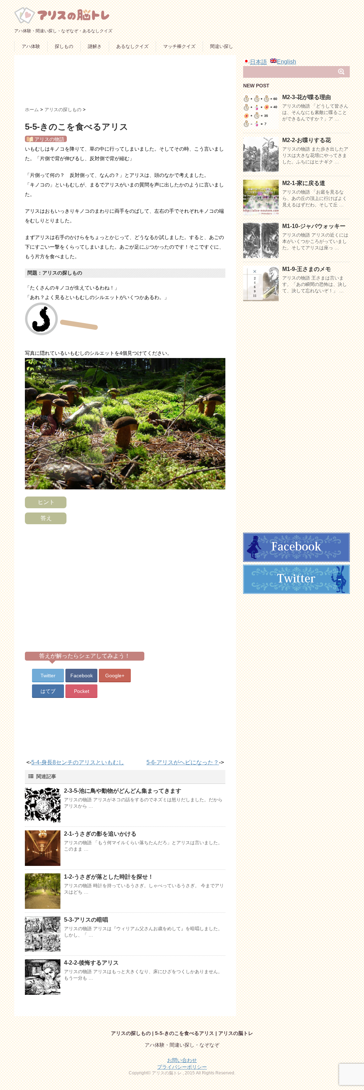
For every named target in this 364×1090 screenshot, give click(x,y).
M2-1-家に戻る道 (303, 183)
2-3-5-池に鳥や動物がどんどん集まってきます (122, 791)
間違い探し (221, 46)
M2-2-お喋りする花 (306, 140)
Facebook (81, 675)
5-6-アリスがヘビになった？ (182, 762)
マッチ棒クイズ (179, 46)
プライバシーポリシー (182, 1067)
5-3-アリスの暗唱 (86, 920)
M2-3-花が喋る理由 (306, 97)
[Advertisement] (154, 83)
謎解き (95, 46)
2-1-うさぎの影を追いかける (100, 834)
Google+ (114, 675)
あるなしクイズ (132, 46)
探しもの (64, 46)
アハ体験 (31, 46)
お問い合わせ (182, 1060)
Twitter (48, 675)
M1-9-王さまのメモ (306, 269)
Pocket (81, 691)
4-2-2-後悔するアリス (91, 963)
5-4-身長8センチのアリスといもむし (77, 762)
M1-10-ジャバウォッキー (314, 226)
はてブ (48, 691)
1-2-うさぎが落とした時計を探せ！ (109, 877)
